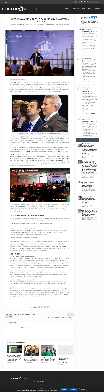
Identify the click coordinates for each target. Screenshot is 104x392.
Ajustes (83, 389)
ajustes (54, 390)
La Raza (48, 246)
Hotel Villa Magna (59, 162)
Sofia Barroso (59, 160)
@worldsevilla (85, 31)
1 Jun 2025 (93, 60)
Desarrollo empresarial (55, 24)
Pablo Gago (30, 151)
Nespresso (58, 246)
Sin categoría (65, 24)
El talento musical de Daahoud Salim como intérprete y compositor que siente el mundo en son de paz (89, 199)
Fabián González (21, 155)
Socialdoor (62, 88)
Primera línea (91, 177)
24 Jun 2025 (94, 31)
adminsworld (21, 24)
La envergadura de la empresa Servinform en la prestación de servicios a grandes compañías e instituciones (89, 212)
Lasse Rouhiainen (14, 149)
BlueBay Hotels (30, 158)
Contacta (56, 381)
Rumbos (84, 219)
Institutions (84, 177)
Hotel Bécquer (31, 88)
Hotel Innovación (28, 82)
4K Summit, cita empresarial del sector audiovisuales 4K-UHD (30, 359)
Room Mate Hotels (59, 151)
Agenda (66, 9)
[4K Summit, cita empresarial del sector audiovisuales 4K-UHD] (31, 350)
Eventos (47, 24)
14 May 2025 (85, 91)
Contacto (97, 9)
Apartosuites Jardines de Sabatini (18, 156)
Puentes (42, 24)
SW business (36, 24)
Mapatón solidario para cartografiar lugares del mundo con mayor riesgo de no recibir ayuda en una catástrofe (14, 357)
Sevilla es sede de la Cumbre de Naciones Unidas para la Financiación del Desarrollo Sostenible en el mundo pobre (89, 184)
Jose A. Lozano (64, 158)
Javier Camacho (40, 88)
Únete (89, 9)
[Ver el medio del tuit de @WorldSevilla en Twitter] (83, 111)
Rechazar (73, 389)
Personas (90, 204)
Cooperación (93, 156)
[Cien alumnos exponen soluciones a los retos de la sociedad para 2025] (48, 350)
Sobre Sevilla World (78, 9)
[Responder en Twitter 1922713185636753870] (82, 113)
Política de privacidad (38, 381)
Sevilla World (86, 29)
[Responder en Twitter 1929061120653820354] (82, 82)
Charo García (56, 155)
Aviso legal (35, 378)
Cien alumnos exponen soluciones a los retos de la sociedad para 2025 (48, 359)
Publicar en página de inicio (88, 155)
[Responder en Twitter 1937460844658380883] (82, 52)
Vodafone (31, 160)
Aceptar (64, 389)
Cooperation (85, 176)
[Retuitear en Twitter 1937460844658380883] (85, 52)
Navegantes (91, 176)
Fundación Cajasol (26, 91)
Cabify (64, 246)
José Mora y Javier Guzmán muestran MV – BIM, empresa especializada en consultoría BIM (65, 359)
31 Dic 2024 (94, 121)
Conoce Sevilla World (59, 378)
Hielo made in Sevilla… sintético (24, 2)
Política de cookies (37, 385)
